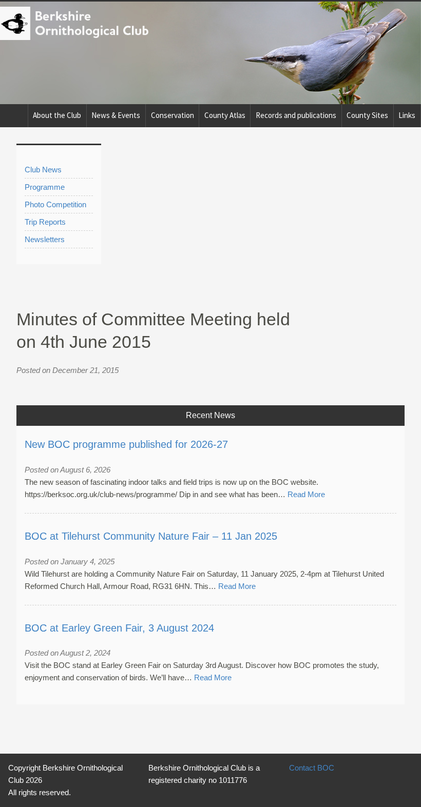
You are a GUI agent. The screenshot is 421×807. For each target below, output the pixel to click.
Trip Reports (45, 222)
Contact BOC (311, 767)
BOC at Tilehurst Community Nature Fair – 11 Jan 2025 (151, 536)
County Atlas (224, 115)
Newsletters (45, 239)
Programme (45, 187)
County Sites (367, 115)
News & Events (115, 115)
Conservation (172, 115)
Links (406, 115)
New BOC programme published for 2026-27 (126, 444)
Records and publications (296, 115)
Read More (306, 494)
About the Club (57, 115)
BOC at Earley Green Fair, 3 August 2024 (119, 628)
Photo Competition (55, 204)
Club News (43, 169)
